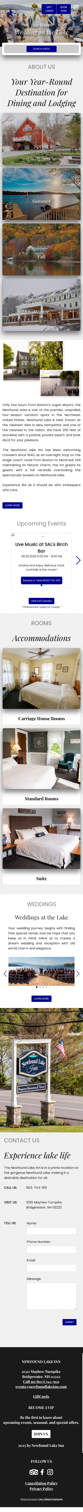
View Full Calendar (41, 601)
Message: (34, 1279)
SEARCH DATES (41, 49)
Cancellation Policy (41, 1483)
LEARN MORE (12, 505)
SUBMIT (69, 1322)
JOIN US (41, 1433)
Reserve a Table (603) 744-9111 (41, 580)
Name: (32, 1223)
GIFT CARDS (49, 8)
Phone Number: (39, 1241)
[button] (41, 585)
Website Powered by (41, 1499)
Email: (31, 1260)
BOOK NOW (63, 8)
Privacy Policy (41, 1488)
